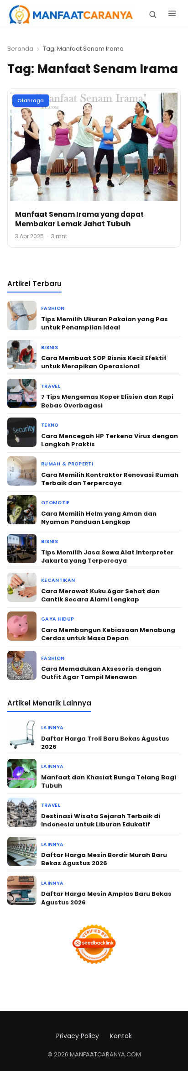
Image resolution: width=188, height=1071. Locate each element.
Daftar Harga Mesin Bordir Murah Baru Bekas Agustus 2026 (104, 859)
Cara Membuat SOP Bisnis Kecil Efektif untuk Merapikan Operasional (104, 362)
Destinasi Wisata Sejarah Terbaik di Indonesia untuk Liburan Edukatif (100, 820)
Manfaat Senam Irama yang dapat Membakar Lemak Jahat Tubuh (79, 219)
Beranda (20, 48)
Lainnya (52, 727)
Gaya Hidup (57, 619)
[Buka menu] (172, 15)
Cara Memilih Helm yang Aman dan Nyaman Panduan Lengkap (99, 517)
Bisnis (49, 347)
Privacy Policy (77, 1035)
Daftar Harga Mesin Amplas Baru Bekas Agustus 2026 (106, 897)
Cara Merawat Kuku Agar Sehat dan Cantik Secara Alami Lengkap (100, 595)
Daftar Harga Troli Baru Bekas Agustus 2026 (105, 742)
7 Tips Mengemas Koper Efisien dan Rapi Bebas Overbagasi (107, 400)
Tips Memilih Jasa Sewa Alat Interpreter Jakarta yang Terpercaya (107, 556)
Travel (50, 386)
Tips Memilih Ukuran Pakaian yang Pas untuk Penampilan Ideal (104, 323)
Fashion (52, 308)
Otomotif (55, 502)
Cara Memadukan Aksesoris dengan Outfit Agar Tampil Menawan (101, 672)
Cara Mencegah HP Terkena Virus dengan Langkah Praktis (109, 440)
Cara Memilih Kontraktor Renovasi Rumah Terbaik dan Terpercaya (109, 478)
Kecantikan (58, 580)
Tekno (50, 425)
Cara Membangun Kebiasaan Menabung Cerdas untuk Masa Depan (108, 634)
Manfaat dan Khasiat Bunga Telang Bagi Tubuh (108, 781)
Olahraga (30, 100)
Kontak (121, 1035)
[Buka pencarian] (153, 14)
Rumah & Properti (67, 463)
